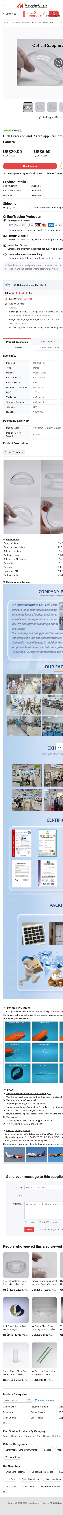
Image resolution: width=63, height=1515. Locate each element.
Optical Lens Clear (30, 1479)
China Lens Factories (15, 1471)
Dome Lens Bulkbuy (50, 1486)
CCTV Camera (9, 1417)
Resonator (8, 1412)
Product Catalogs (46, 1400)
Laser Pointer (37, 1417)
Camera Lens (9, 1406)
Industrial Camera (39, 1406)
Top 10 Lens (11, 1486)
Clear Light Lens (53, 1479)
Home (5, 22)
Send (29, 1229)
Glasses (47, 1449)
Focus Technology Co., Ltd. (39, 1503)
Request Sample (54, 173)
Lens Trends (29, 1486)
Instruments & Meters (20, 22)
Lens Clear (10, 1479)
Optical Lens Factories (42, 1471)
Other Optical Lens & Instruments (21, 1449)
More (5, 1423)
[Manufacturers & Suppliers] (31, 5)
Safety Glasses (38, 1412)
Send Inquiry (30, 166)
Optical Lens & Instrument (42, 22)
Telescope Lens (13, 1457)
